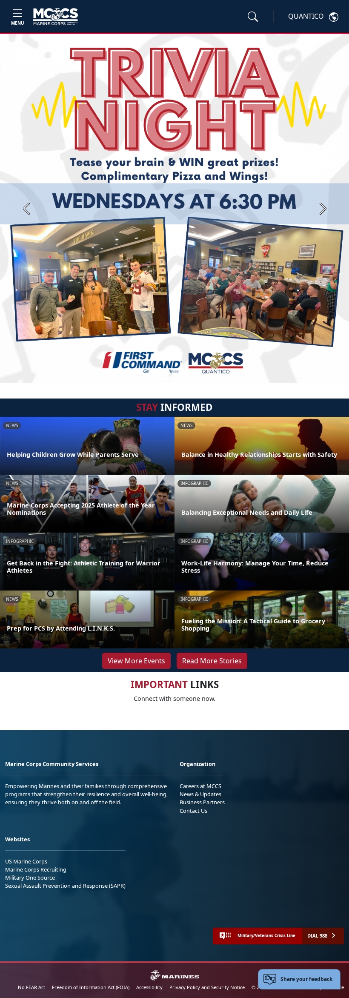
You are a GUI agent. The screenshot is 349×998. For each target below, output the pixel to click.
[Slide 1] (159, 372)
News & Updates (200, 794)
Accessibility (149, 987)
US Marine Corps (26, 861)
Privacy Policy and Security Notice (207, 987)
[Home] (55, 16)
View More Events (136, 660)
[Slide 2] (176, 372)
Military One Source (30, 877)
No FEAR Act (31, 987)
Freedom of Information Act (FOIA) (90, 987)
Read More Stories (212, 660)
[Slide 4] (196, 372)
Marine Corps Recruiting (35, 869)
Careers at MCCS (200, 786)
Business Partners (202, 802)
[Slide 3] (186, 372)
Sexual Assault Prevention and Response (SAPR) (65, 885)
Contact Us (193, 810)
